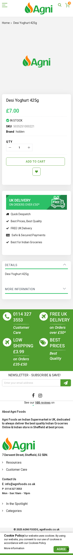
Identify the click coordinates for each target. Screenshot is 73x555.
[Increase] (28, 147)
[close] (68, 549)
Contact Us (9, 479)
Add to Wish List (36, 172)
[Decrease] (9, 147)
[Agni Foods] (39, 8)
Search (59, 5)
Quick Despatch (21, 214)
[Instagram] (40, 395)
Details (11, 265)
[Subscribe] (65, 382)
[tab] (36, 265)
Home (6, 22)
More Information (20, 289)
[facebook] (33, 395)
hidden (20, 131)
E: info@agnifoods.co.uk (18, 484)
